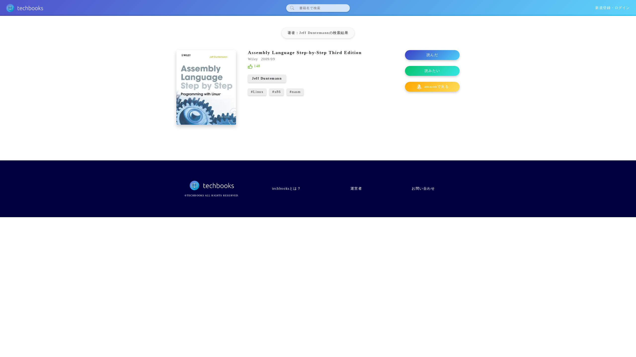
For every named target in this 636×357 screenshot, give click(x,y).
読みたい (432, 71)
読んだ (432, 55)
